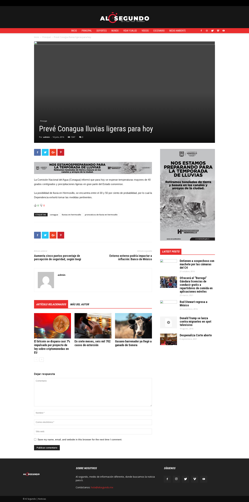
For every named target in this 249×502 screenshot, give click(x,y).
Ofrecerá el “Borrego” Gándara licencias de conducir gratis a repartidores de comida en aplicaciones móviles (196, 284)
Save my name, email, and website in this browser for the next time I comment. (80, 439)
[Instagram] (206, 30)
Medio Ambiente (177, 30)
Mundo (115, 30)
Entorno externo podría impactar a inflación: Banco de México (130, 257)
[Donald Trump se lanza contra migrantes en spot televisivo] (168, 322)
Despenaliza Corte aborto (196, 335)
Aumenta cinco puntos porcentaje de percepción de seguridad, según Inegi (57, 257)
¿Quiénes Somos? (97, 3)
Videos (145, 30)
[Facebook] (201, 30)
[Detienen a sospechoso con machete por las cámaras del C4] (168, 265)
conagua (54, 214)
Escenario (159, 30)
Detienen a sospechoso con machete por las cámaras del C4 (197, 264)
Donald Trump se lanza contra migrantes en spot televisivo (195, 321)
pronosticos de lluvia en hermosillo (101, 214)
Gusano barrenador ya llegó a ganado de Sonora (133, 343)
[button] (223, 3)
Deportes (102, 30)
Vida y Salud (130, 30)
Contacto (81, 3)
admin (46, 137)
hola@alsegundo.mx (102, 487)
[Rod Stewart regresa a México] (168, 306)
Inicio (74, 30)
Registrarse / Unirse (63, 3)
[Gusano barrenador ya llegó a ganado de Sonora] (133, 326)
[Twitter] (212, 30)
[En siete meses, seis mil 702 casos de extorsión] (93, 326)
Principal (87, 30)
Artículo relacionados (51, 304)
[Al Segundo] (124, 17)
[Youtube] (223, 30)
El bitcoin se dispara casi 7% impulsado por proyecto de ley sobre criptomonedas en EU (52, 347)
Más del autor (79, 304)
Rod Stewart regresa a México (193, 303)
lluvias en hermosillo (71, 214)
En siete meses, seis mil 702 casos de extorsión (92, 343)
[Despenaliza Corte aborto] (168, 339)
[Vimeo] (218, 30)
